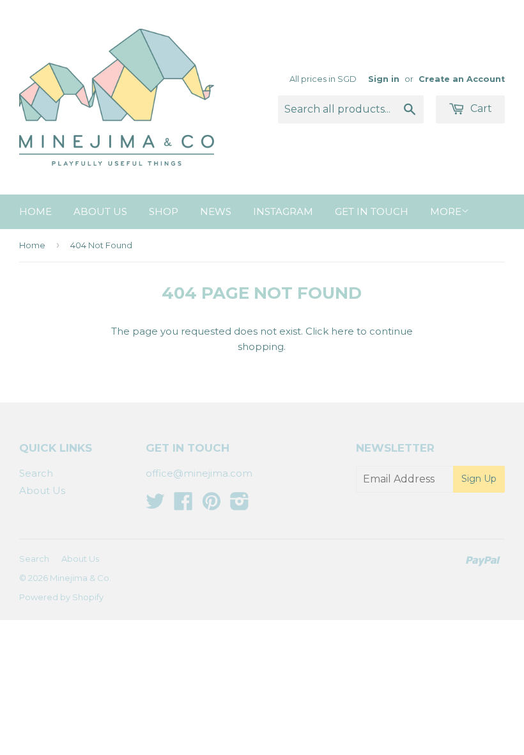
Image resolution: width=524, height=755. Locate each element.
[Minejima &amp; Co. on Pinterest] (211, 505)
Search (36, 473)
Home (35, 211)
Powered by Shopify (61, 597)
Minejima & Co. (80, 578)
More (445, 211)
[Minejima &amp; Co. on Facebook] (183, 505)
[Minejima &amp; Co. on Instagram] (239, 505)
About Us (100, 211)
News (215, 211)
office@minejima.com (199, 473)
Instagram (283, 211)
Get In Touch (371, 211)
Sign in (383, 79)
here (342, 331)
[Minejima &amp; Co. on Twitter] (155, 505)
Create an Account (462, 79)
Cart (480, 108)
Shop (163, 211)
